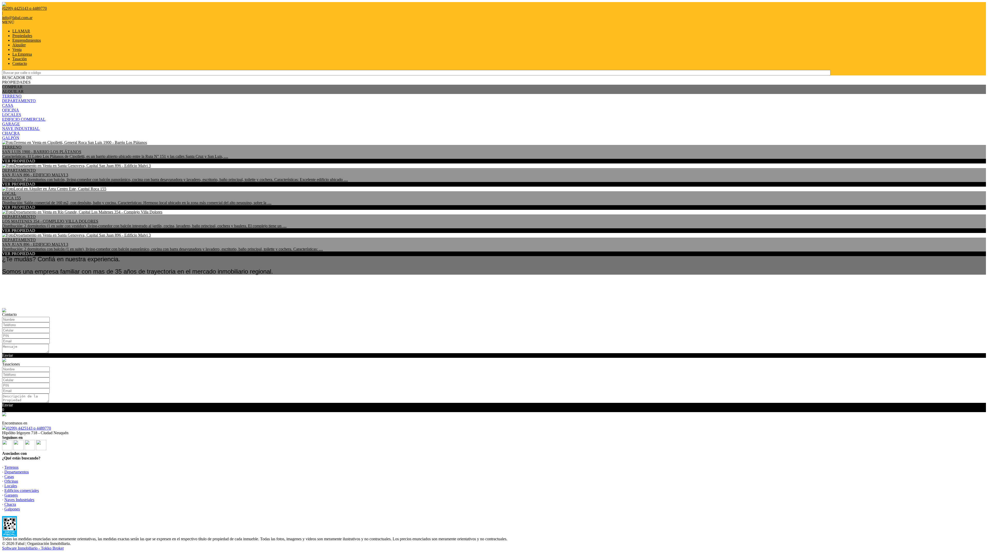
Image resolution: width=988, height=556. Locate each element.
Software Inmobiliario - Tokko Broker (33, 548)
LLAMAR (21, 31)
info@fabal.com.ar (17, 17)
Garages (11, 495)
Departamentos (16, 472)
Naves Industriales (19, 500)
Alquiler (19, 45)
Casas (9, 476)
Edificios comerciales (21, 490)
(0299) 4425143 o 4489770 (28, 428)
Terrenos (11, 467)
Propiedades (22, 35)
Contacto (19, 63)
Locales (10, 486)
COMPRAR (12, 87)
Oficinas (11, 481)
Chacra (10, 504)
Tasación (19, 59)
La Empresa (22, 54)
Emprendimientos (26, 40)
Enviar (7, 355)
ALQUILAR (13, 91)
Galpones (12, 509)
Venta (17, 49)
